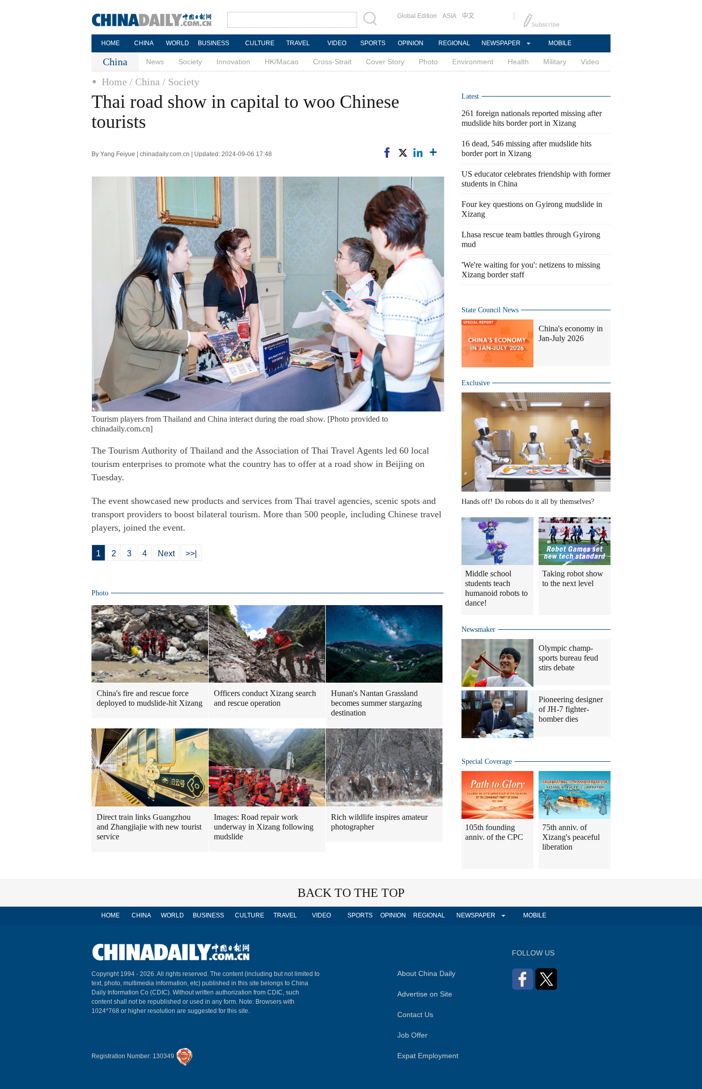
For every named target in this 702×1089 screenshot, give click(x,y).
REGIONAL (454, 43)
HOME (110, 43)
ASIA (449, 16)
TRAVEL (298, 43)
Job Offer (412, 1035)
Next (166, 553)
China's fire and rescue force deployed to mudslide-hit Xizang (149, 698)
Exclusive (475, 383)
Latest (470, 96)
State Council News (490, 310)
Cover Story (385, 62)
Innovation (233, 62)
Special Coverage (486, 761)
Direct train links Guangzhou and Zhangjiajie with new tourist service (149, 827)
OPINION (410, 43)
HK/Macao (282, 62)
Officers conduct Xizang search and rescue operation (265, 698)
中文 (468, 16)
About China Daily (426, 973)
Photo (428, 62)
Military (554, 62)
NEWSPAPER (501, 43)
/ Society (180, 81)
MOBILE (559, 43)
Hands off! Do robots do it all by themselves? (527, 501)
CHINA (144, 43)
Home (114, 81)
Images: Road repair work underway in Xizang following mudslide (263, 827)
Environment (472, 62)
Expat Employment (427, 1056)
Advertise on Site (424, 994)
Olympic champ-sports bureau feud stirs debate (568, 658)
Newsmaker (478, 629)
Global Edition (417, 16)
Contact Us (415, 1014)
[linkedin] (418, 152)
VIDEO (336, 43)
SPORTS (372, 43)
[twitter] (402, 152)
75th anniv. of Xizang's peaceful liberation (571, 837)
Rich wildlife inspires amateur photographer (379, 822)
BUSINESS (213, 43)
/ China (145, 81)
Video (590, 62)
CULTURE (259, 43)
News (155, 62)
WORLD (177, 43)
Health (518, 62)
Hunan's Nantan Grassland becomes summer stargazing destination (376, 703)
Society (190, 62)
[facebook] (387, 152)
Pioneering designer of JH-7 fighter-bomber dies (571, 709)
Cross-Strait (332, 62)
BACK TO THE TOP (351, 892)
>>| (191, 553)
